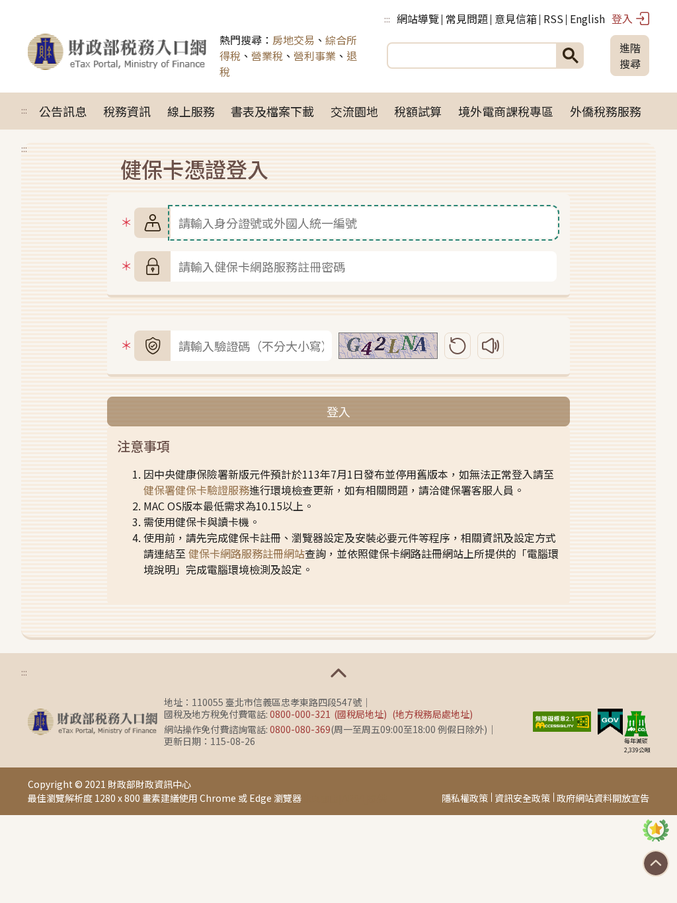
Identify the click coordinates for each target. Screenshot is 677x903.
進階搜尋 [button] (630, 55)
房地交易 (293, 40)
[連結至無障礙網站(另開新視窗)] (562, 720)
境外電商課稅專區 (505, 111)
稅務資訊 (127, 111)
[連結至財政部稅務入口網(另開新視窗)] (92, 722)
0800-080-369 (300, 729)
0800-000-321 (300, 714)
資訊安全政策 (522, 798)
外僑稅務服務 (605, 111)
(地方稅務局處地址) (432, 714)
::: (387, 18)
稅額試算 (418, 111)
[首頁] (117, 55)
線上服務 (191, 111)
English (587, 18)
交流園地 (354, 111)
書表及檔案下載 (272, 111)
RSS (553, 18)
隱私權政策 (465, 798)
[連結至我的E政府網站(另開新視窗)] (610, 720)
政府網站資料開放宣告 (603, 798)
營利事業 (315, 55)
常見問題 (467, 18)
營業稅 (267, 55)
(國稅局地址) (360, 714)
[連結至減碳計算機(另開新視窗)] (636, 723)
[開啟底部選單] (338, 673)
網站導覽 (418, 18)
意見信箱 (516, 18)
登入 (622, 18)
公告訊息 (63, 111)
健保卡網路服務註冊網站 (246, 553)
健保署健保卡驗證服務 (196, 490)
